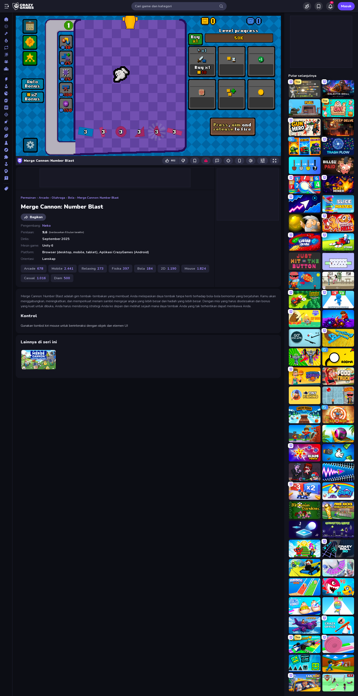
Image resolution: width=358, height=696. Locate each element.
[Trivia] (6, 178)
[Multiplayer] (6, 61)
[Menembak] (6, 114)
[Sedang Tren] (6, 40)
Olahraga (58, 198)
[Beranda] (6, 19)
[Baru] (6, 33)
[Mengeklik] (6, 121)
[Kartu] (6, 100)
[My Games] (318, 6)
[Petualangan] (6, 149)
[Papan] (6, 142)
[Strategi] (6, 171)
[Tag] (6, 188)
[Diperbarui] (6, 47)
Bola (71, 198)
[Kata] (6, 107)
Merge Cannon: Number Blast (98, 198)
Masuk (346, 6)
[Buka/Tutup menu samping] (7, 6)
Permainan (28, 198)
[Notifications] (330, 6)
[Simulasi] (6, 164)
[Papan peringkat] (6, 68)
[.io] (6, 93)
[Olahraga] (6, 135)
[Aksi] (6, 79)
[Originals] (6, 54)
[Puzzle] (6, 156)
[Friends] (307, 6)
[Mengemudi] (6, 128)
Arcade (44, 198)
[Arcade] (6, 86)
